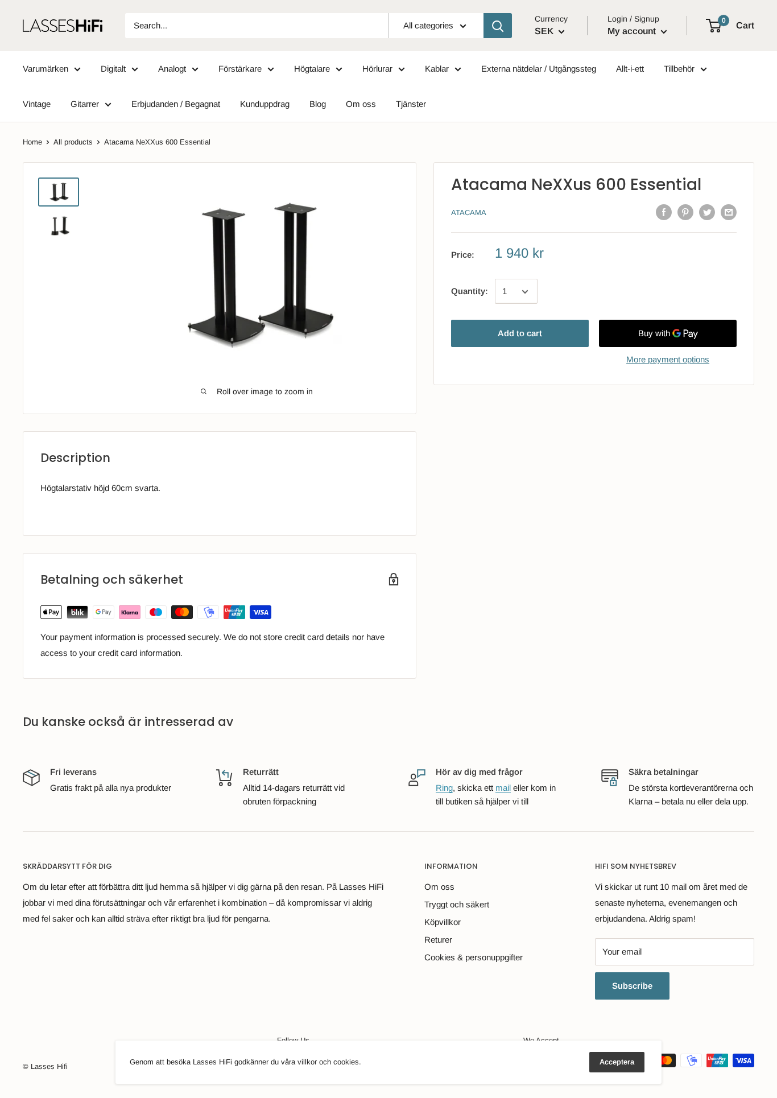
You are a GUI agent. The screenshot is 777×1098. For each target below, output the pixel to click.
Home (32, 142)
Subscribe (632, 985)
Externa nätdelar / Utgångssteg (538, 68)
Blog (317, 104)
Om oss (361, 104)
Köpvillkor (442, 922)
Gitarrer (85, 104)
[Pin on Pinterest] (685, 212)
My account (632, 31)
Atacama (468, 213)
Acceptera (617, 1062)
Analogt (172, 68)
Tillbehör (679, 68)
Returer (438, 939)
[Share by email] (729, 212)
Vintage (37, 104)
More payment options (667, 360)
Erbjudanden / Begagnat (175, 104)
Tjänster (411, 104)
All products (73, 142)
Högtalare (312, 68)
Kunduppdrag (265, 104)
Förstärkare (240, 68)
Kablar (437, 68)
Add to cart (520, 334)
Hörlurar (377, 68)
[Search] (497, 25)
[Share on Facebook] (664, 212)
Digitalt (113, 68)
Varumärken (45, 68)
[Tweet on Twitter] (707, 212)
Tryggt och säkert (456, 904)
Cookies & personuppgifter (473, 957)
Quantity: (469, 291)
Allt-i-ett (630, 68)
